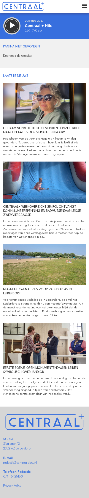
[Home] (23, 6)
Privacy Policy (12, 485)
